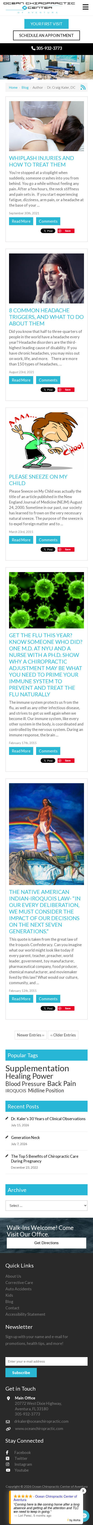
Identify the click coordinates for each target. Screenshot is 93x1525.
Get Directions (46, 1243)
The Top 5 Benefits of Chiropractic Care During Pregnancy (44, 1158)
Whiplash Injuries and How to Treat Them (41, 161)
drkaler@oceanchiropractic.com (41, 1421)
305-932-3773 (48, 48)
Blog (25, 87)
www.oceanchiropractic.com (39, 1428)
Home (13, 87)
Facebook (22, 1452)
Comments (48, 221)
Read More (21, 221)
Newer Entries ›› (30, 1035)
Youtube (21, 1470)
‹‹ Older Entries (63, 1035)
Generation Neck (25, 1137)
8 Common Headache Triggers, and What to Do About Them (46, 317)
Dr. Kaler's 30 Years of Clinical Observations (48, 1118)
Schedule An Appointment (46, 35)
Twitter (21, 1458)
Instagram (23, 1464)
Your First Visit (46, 23)
